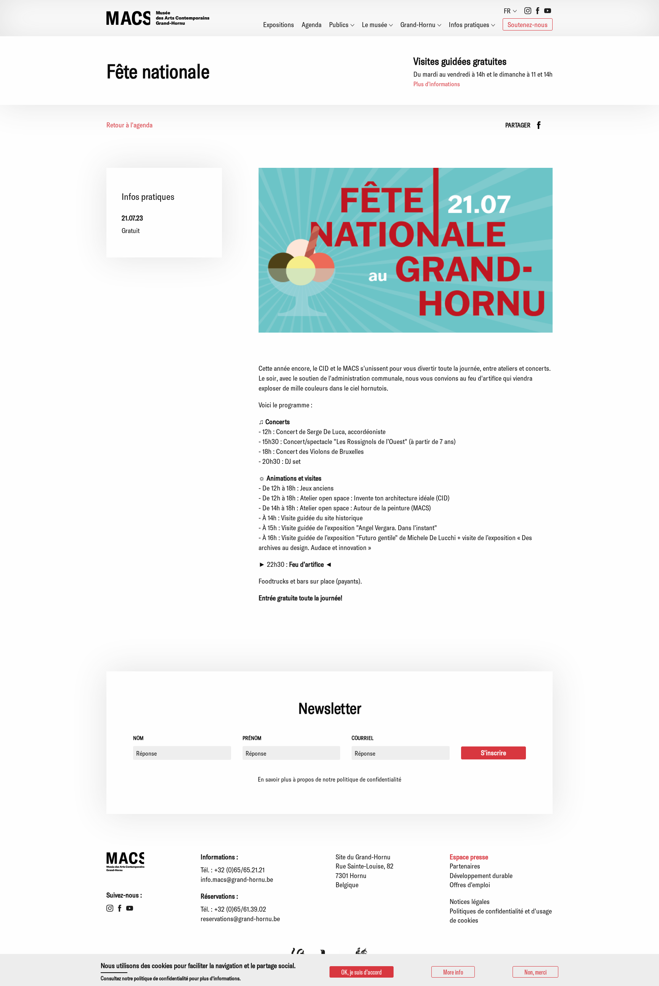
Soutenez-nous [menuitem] (528, 24)
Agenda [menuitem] (311, 24)
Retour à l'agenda (129, 125)
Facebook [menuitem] (538, 11)
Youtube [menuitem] (548, 11)
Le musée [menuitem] (374, 24)
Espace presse (469, 856)
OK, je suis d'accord (361, 972)
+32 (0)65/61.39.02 (240, 909)
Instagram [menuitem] (528, 11)
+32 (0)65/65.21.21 (239, 869)
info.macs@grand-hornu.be (237, 879)
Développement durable (481, 875)
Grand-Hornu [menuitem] (418, 24)
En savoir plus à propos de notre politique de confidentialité (329, 779)
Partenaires (465, 866)
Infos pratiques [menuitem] (469, 24)
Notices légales (470, 901)
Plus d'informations (436, 83)
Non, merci (535, 972)
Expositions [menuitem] (278, 24)
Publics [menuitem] (339, 24)
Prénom (252, 738)
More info (453, 972)
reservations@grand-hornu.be (240, 918)
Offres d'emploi (470, 884)
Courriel (362, 738)
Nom (138, 738)
